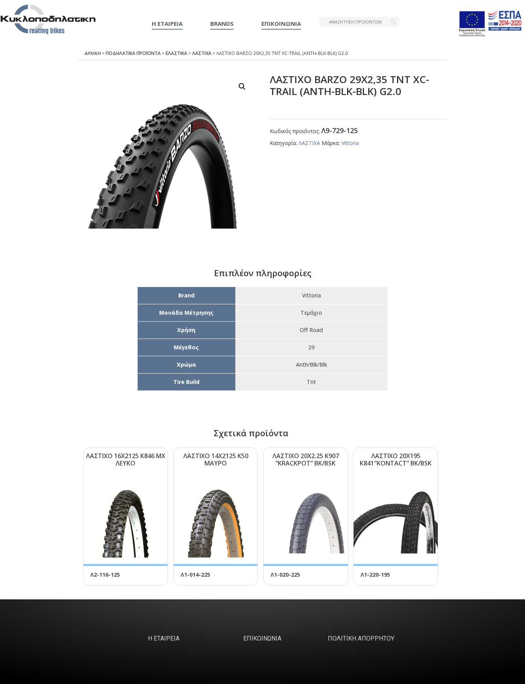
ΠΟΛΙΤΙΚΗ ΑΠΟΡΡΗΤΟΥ (361, 638)
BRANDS (222, 23)
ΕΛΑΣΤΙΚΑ (176, 53)
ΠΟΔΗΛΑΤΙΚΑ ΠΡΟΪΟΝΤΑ (133, 53)
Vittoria (350, 143)
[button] (242, 86)
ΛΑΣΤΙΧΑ (201, 53)
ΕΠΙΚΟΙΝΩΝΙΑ (281, 23)
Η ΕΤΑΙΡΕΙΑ (167, 23)
